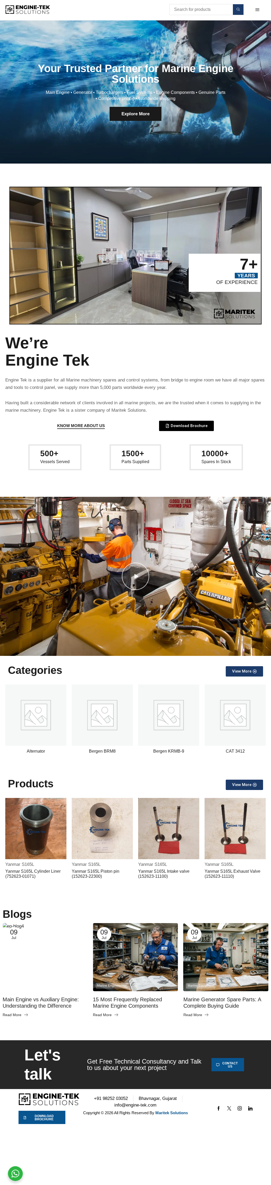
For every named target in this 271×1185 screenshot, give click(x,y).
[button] (257, 10)
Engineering (16, 986)
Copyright (91, 1113)
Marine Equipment (201, 986)
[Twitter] (229, 1108)
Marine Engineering (111, 986)
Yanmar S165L (19, 864)
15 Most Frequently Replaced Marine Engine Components (127, 1003)
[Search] (238, 9)
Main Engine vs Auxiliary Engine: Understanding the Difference (41, 1003)
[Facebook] (218, 1108)
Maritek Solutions (171, 1113)
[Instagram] (240, 1108)
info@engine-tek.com (135, 1105)
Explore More (135, 113)
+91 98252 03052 (111, 1098)
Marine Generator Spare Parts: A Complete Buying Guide (222, 1003)
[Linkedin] (250, 1108)
